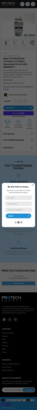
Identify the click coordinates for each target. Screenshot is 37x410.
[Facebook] (18, 222)
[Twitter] (16, 222)
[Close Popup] (32, 185)
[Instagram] (21, 222)
